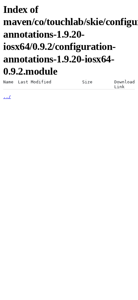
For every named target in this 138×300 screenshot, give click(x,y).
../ (7, 96)
